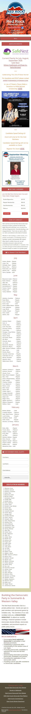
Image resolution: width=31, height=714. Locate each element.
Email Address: (6, 470)
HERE (20, 88)
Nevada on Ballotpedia (15, 690)
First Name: (6, 457)
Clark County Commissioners (15, 698)
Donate (25, 213)
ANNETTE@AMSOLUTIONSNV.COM (15, 80)
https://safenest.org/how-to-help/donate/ (15, 66)
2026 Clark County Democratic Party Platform (15, 696)
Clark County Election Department (15, 701)
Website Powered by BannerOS (15, 709)
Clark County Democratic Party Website (15, 693)
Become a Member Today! (14, 27)
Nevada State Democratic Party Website (15, 687)
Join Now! (6, 213)
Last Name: (6, 463)
